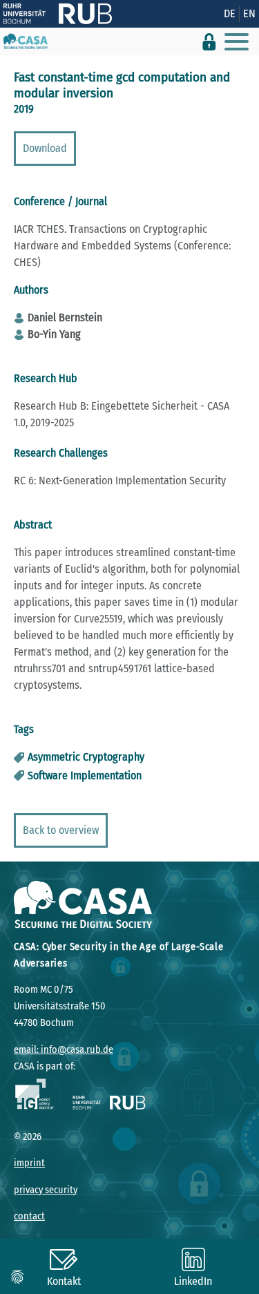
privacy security (45, 1190)
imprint (29, 1163)
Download (45, 148)
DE (230, 13)
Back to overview (61, 830)
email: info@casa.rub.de (63, 1050)
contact (29, 1216)
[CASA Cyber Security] (25, 41)
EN (249, 13)
